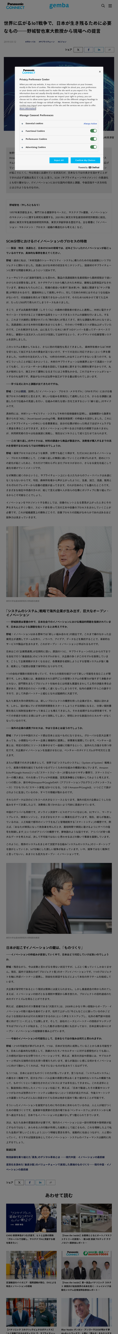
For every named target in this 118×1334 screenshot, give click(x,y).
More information (28, 108)
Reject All (59, 160)
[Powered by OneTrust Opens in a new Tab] (90, 168)
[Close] (99, 71)
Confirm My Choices (85, 160)
